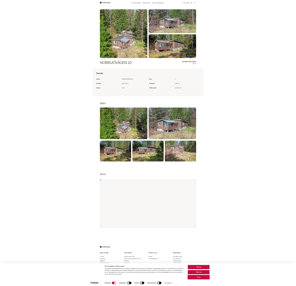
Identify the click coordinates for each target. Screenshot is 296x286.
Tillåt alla (198, 267)
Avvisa (198, 277)
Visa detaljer (167, 283)
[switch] (129, 283)
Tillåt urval (198, 272)
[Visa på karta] (148, 203)
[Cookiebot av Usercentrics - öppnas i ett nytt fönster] (94, 283)
